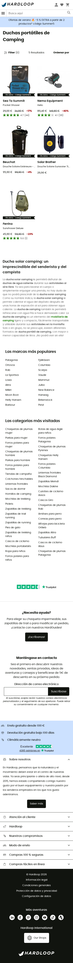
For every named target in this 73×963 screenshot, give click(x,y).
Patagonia (11, 360)
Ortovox (10, 365)
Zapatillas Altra (47, 532)
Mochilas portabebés (18, 546)
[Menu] (3, 13)
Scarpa (42, 370)
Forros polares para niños (17, 558)
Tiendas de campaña (18, 474)
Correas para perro (50, 519)
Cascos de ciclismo (17, 541)
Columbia (44, 365)
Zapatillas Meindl (48, 481)
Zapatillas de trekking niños (18, 534)
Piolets (9, 504)
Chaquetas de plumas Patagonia (52, 553)
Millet (8, 390)
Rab (7, 370)
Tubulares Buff (47, 537)
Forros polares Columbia (46, 466)
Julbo (41, 385)
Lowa (8, 380)
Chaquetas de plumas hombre (19, 453)
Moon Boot (12, 395)
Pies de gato (12, 527)
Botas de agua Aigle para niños (50, 431)
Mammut (43, 380)
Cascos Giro (45, 500)
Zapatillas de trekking (18, 509)
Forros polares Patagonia (46, 440)
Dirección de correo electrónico (36, 684)
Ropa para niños (15, 551)
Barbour (10, 405)
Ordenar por (61, 52)
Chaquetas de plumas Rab (52, 507)
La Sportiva (12, 375)
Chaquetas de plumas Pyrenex (52, 448)
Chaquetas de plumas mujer (19, 431)
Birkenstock (45, 400)
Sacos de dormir (15, 489)
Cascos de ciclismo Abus (50, 544)
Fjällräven (44, 360)
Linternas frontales (16, 484)
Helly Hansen (13, 400)
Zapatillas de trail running (15, 516)
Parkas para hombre (17, 460)
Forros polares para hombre (17, 467)
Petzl (41, 405)
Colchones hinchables (19, 479)
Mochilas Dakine (48, 486)
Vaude (42, 375)
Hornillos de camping (18, 494)
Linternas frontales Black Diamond (49, 475)
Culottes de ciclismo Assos (50, 493)
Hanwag (43, 395)
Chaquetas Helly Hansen (48, 457)
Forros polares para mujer (17, 445)
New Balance (46, 390)
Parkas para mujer (16, 438)
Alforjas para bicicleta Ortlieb (51, 526)
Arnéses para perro (50, 514)
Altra (8, 385)
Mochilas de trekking (17, 499)
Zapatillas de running (18, 522)
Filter (13, 52)
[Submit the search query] (69, 13)
